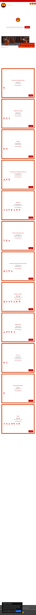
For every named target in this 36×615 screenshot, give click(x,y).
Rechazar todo (12, 611)
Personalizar (6, 611)
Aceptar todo (18, 611)
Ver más (31, 95)
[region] (12, 607)
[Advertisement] (18, 55)
